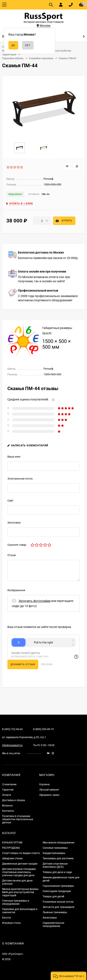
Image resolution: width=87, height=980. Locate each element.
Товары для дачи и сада (57, 872)
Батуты (6, 917)
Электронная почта (20, 478)
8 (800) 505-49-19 (43, 729)
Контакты (8, 810)
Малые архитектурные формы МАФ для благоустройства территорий (20, 892)
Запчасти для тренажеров (58, 907)
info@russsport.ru (12, 745)
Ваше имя (13, 456)
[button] (68, 976)
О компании (9, 784)
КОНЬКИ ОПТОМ (12, 842)
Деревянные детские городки (19, 863)
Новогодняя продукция (57, 891)
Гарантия (8, 789)
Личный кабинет (49, 789)
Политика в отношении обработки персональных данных (17, 819)
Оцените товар (16, 544)
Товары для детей (53, 896)
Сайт (10, 500)
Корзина (44, 784)
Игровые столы (11, 922)
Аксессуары (50, 917)
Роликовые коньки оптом (58, 901)
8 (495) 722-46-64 (12, 729)
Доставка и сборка (13, 800)
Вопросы (7, 805)
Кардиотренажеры (54, 853)
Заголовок (14, 522)
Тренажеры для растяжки (58, 858)
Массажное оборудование (58, 842)
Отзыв (11, 555)
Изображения (16, 590)
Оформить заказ (49, 795)
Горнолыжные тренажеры (58, 885)
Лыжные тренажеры (55, 912)
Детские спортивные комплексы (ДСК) (55, 865)
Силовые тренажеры (55, 847)
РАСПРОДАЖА (11, 847)
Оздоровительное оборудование (53, 924)
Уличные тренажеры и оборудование (15, 902)
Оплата (6, 795)
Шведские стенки (12, 858)
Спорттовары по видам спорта (21, 853)
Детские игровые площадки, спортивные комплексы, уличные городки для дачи (19, 872)
